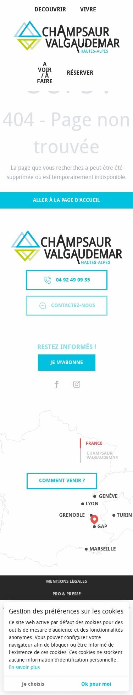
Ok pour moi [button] (96, 684)
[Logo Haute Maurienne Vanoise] (66, 247)
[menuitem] (51, 9)
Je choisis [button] (33, 684)
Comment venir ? (62, 481)
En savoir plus (24, 667)
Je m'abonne (66, 362)
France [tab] (94, 443)
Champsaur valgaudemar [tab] (102, 455)
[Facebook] (57, 385)
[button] (100, 45)
